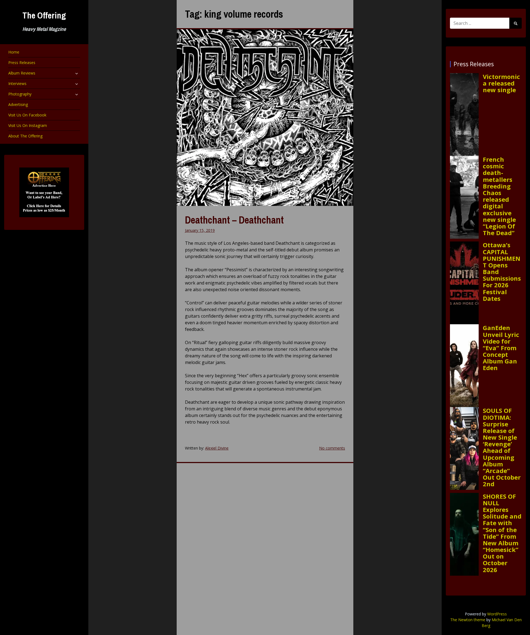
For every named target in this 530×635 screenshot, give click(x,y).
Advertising (18, 104)
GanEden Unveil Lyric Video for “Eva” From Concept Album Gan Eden (501, 347)
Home (13, 52)
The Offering (44, 15)
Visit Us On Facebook (27, 115)
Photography (19, 94)
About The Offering (25, 136)
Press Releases (21, 62)
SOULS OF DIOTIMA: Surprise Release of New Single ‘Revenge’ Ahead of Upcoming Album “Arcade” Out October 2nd (502, 447)
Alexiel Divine (217, 448)
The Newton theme (467, 619)
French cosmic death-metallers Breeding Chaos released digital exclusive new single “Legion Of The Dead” (499, 196)
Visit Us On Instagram (27, 125)
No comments (332, 448)
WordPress (497, 614)
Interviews (17, 83)
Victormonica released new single (501, 83)
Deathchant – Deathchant (234, 220)
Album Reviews (21, 73)
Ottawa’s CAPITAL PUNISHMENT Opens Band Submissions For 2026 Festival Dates (502, 271)
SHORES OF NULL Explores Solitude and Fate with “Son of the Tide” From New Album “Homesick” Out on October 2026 (502, 533)
